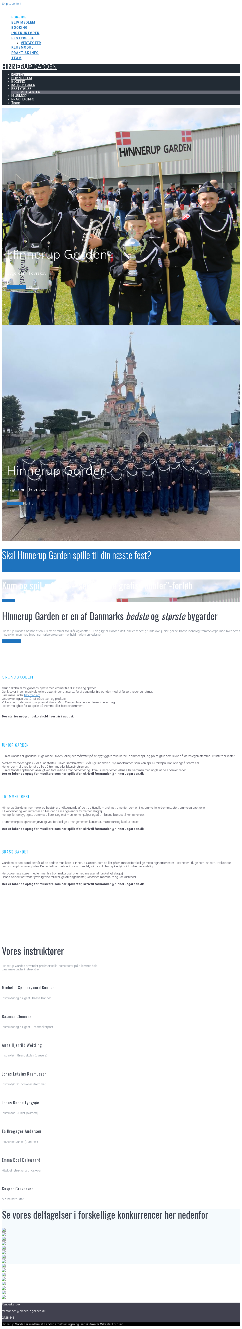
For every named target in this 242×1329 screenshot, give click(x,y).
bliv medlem (32, 695)
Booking (28, 503)
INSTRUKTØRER (25, 33)
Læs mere (8, 600)
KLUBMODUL (22, 47)
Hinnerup (29, 8)
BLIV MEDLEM (23, 22)
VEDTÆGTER (31, 43)
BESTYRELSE (22, 38)
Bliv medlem (15, 503)
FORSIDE (18, 17)
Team (16, 58)
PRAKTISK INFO (25, 53)
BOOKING (19, 27)
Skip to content (11, 3)
